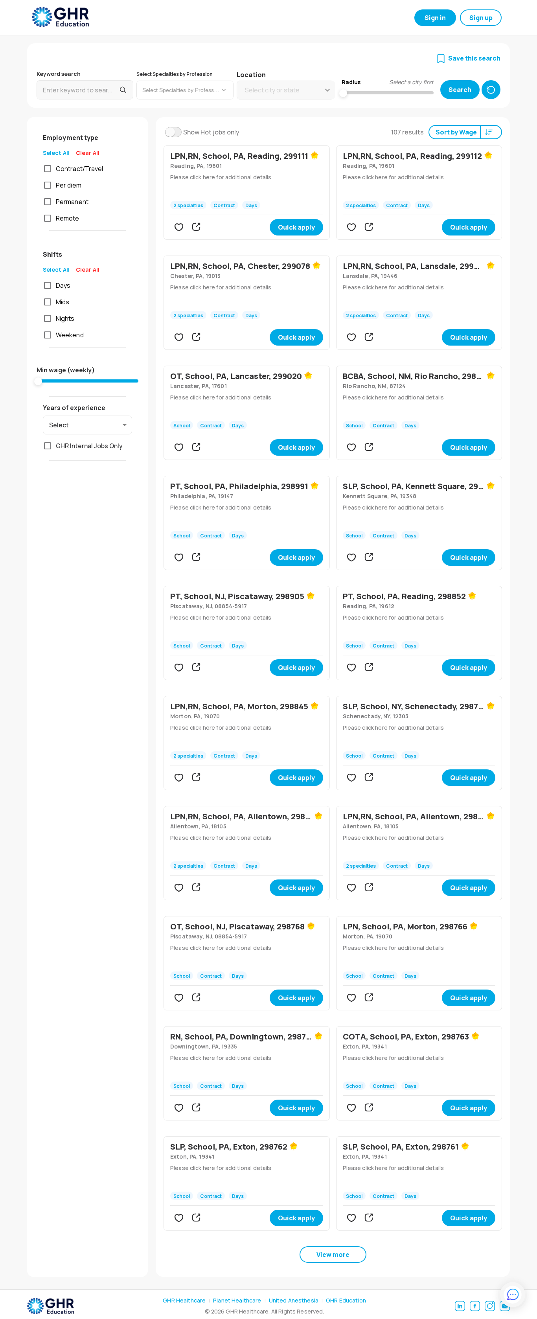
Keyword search (59, 73)
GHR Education (346, 1300)
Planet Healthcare (237, 1300)
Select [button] (59, 425)
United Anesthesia (293, 1300)
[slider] (38, 381)
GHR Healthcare (184, 1300)
